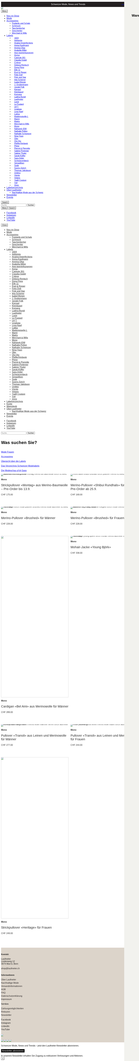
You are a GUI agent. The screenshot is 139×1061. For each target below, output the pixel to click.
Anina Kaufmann (20, 259)
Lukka (15, 328)
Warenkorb (122, 4)
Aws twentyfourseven (23, 52)
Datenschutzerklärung (11, 996)
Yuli (14, 396)
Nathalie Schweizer (21, 347)
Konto (9, 404)
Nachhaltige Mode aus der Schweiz (27, 192)
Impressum (6, 999)
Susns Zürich (18, 382)
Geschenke (17, 30)
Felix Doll (16, 288)
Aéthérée (16, 254)
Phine (15, 360)
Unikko (15, 387)
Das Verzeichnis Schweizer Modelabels (20, 466)
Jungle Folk (17, 301)
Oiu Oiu (15, 355)
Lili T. (14, 320)
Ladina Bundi (18, 311)
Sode (14, 379)
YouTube (11, 220)
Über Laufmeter (14, 190)
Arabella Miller (19, 264)
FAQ (3, 993)
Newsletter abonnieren (13, 1051)
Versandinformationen (11, 986)
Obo (14, 352)
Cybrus (15, 276)
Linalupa (16, 323)
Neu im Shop (13, 16)
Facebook (11, 213)
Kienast (15, 303)
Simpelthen (17, 377)
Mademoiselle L (19, 330)
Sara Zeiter (17, 372)
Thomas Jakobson (21, 384)
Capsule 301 (18, 271)
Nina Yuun (17, 350)
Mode (9, 18)
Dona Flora (17, 281)
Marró (15, 333)
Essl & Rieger (18, 286)
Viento (15, 389)
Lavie (14, 315)
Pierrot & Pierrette (20, 362)
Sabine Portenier (20, 364)
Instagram (11, 215)
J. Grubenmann (19, 298)
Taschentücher (18, 28)
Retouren (5, 1012)
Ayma (15, 269)
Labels (10, 35)
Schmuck (16, 26)
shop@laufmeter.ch (10, 968)
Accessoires (12, 21)
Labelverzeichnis (15, 187)
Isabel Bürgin (18, 296)
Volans (15, 391)
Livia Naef (17, 325)
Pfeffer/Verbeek (19, 357)
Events (10, 197)
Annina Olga (18, 261)
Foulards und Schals (21, 23)
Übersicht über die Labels (13, 461)
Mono (14, 340)
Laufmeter (17, 313)
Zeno (16, 185)
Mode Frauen (7, 452)
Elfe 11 (15, 284)
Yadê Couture (20, 180)
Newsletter (12, 195)
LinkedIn (11, 217)
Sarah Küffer (18, 369)
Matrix (15, 335)
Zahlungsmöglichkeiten (12, 1008)
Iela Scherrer (18, 293)
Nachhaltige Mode (10, 983)
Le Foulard (17, 318)
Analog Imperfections (22, 257)
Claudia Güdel (19, 274)
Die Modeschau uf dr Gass (14, 470)
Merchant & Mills (19, 33)
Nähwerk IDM (18, 342)
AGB (3, 989)
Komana (16, 308)
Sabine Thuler (19, 367)
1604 (14, 252)
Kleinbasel (17, 306)
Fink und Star (18, 291)
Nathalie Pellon (19, 345)
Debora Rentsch (20, 279)
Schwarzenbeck (19, 374)
